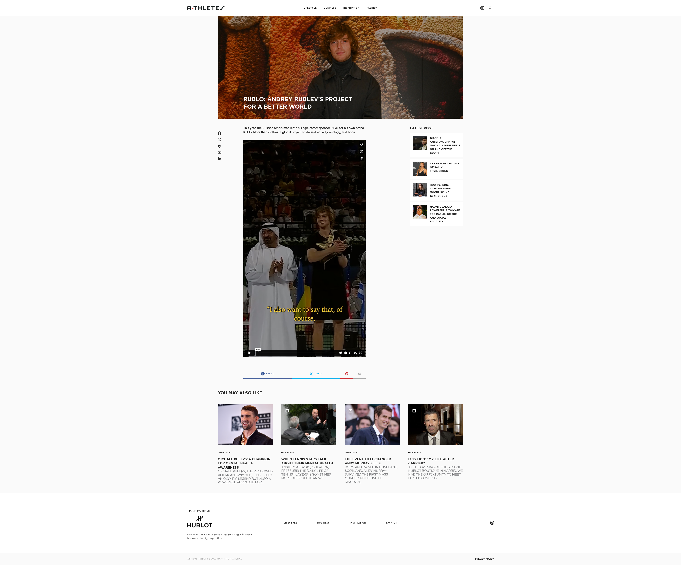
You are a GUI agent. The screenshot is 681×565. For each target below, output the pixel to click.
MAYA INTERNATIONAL (229, 559)
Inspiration (224, 453)
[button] (490, 8)
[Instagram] (482, 8)
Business (323, 523)
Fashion (391, 523)
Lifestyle (290, 523)
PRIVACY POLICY (484, 559)
